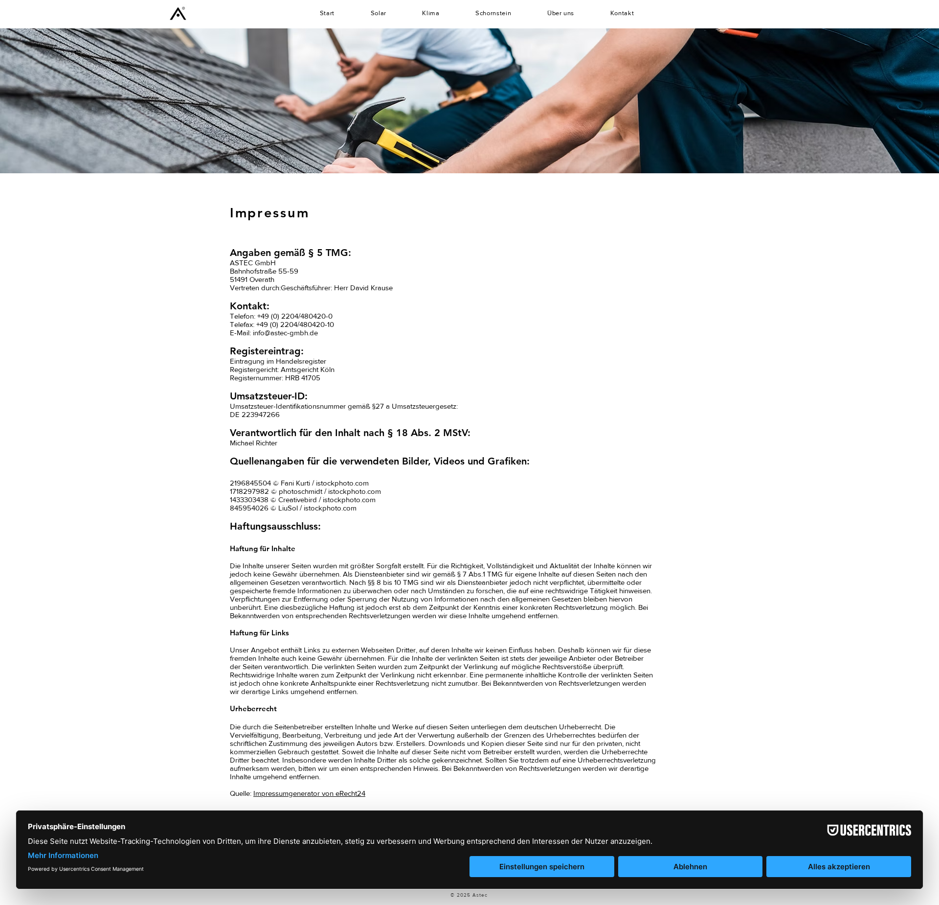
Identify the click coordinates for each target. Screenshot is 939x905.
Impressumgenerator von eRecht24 (309, 793)
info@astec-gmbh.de (285, 332)
